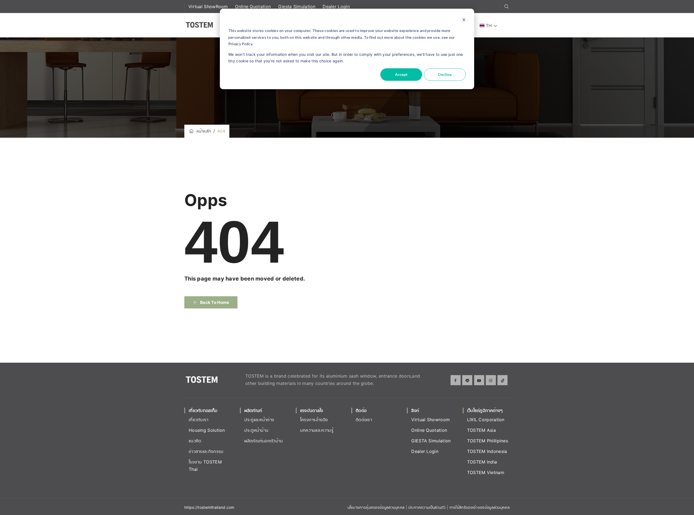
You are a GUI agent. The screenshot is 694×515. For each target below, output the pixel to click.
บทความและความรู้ (316, 430)
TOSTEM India (482, 462)
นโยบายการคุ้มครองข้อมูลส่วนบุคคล (376, 507)
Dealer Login (336, 6)
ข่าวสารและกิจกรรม (206, 451)
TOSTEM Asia (481, 430)
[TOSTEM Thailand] (199, 25)
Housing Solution (207, 430)
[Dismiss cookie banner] (464, 20)
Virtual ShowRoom (208, 6)
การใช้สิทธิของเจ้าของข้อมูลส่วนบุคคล (479, 507)
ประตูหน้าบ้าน (256, 430)
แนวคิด (195, 440)
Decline (445, 74)
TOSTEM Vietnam (485, 472)
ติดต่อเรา (364, 419)
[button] (210, 302)
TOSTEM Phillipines (487, 440)
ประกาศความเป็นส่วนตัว (427, 507)
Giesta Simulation (297, 6)
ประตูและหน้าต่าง (259, 419)
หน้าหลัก (202, 131)
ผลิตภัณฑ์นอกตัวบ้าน (263, 440)
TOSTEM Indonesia (487, 451)
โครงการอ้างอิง (314, 419)
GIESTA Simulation (431, 440)
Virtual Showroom (430, 419)
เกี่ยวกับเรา (198, 419)
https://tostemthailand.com (209, 507)
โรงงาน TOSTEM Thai (205, 465)
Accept (401, 74)
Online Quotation (253, 6)
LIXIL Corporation (486, 419)
